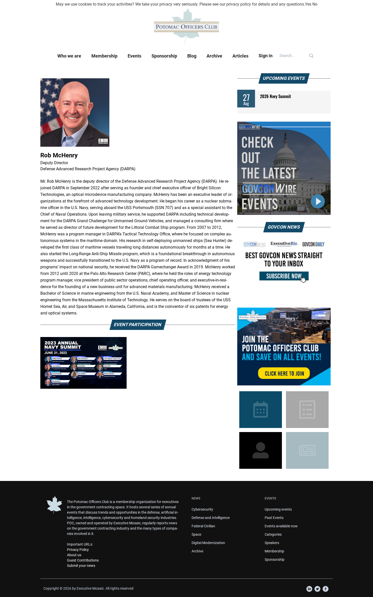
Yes (308, 4)
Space (196, 534)
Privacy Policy (78, 550)
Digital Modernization (208, 543)
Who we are (69, 56)
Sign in (266, 55)
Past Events (274, 518)
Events (134, 56)
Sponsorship (164, 56)
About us (74, 555)
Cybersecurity (202, 509)
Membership (104, 56)
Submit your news (81, 566)
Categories (273, 534)
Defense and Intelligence (211, 518)
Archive (214, 56)
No (314, 4)
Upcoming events (278, 509)
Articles (240, 56)
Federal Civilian (203, 526)
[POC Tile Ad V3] (284, 346)
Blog (191, 56)
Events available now (281, 526)
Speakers (272, 543)
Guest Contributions (83, 560)
